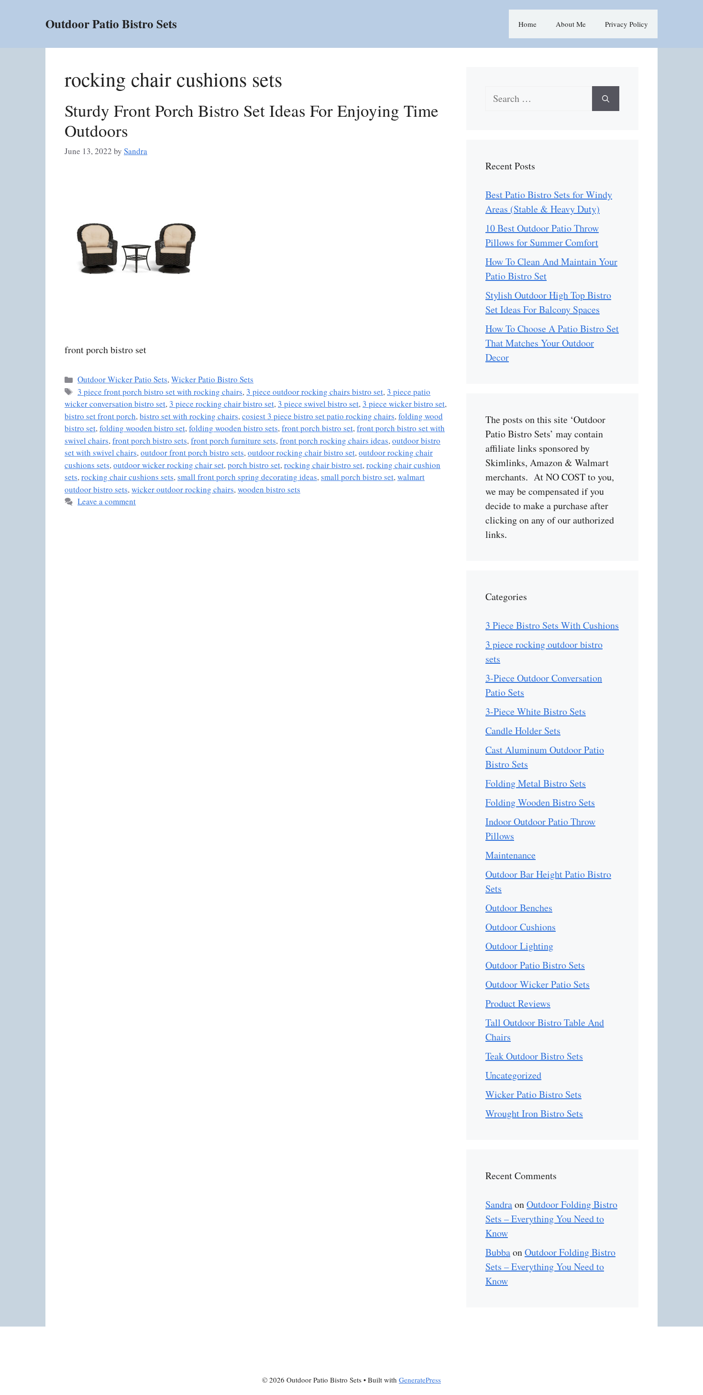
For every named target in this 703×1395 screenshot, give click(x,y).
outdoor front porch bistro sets (192, 452)
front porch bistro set (317, 428)
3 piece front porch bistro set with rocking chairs (159, 391)
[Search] (605, 98)
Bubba (497, 1252)
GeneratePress (420, 1379)
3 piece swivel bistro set (318, 403)
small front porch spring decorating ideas (247, 476)
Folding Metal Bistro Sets (535, 783)
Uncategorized (513, 1075)
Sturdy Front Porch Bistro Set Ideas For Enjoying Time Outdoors (252, 120)
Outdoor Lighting (519, 945)
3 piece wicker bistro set (403, 403)
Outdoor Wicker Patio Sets (122, 379)
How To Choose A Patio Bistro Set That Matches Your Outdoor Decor (552, 343)
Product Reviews (517, 1003)
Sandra (498, 1204)
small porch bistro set (357, 476)
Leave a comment (106, 501)
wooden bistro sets (269, 489)
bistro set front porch (100, 416)
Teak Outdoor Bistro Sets (534, 1055)
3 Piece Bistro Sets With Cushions (552, 625)
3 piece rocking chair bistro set (221, 403)
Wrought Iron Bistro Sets (534, 1113)
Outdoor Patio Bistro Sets (111, 24)
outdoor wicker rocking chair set (168, 464)
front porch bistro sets (149, 440)
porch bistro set (254, 464)
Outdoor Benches (518, 907)
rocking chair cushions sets (127, 476)
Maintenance (510, 854)
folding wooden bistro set (142, 428)
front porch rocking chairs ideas (334, 440)
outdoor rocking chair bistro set (301, 452)
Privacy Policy (626, 24)
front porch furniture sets (233, 440)
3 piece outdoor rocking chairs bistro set (314, 391)
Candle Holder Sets (522, 730)
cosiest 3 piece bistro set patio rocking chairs (318, 416)
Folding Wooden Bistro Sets (540, 802)
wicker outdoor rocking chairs (183, 489)
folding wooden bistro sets (233, 428)
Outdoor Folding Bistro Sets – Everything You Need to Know (551, 1218)
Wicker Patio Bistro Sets (212, 379)
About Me (571, 24)
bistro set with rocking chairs (189, 416)
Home (527, 24)
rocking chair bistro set (323, 464)
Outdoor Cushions (520, 926)
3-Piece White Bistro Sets (535, 711)
